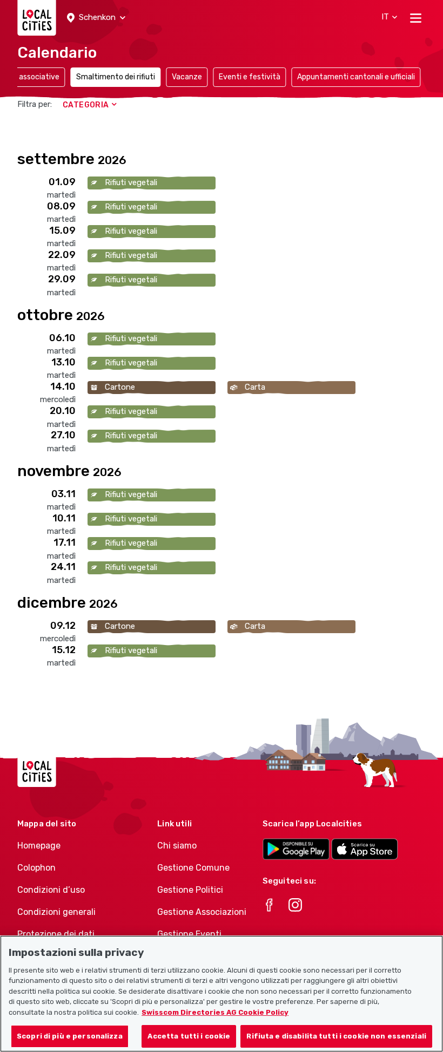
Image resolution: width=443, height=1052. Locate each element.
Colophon (36, 868)
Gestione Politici (190, 890)
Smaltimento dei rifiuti (115, 77)
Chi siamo (177, 845)
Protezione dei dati (56, 934)
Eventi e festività (249, 77)
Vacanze (187, 77)
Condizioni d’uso (51, 890)
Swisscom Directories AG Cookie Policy (215, 1012)
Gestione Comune (193, 868)
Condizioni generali (56, 912)
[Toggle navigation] (416, 18)
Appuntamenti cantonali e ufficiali (356, 77)
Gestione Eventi (189, 934)
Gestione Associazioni (201, 912)
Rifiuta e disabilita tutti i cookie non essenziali (336, 1036)
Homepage (39, 845)
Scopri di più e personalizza (70, 1036)
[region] (221, 993)
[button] (96, 17)
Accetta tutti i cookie (188, 1036)
